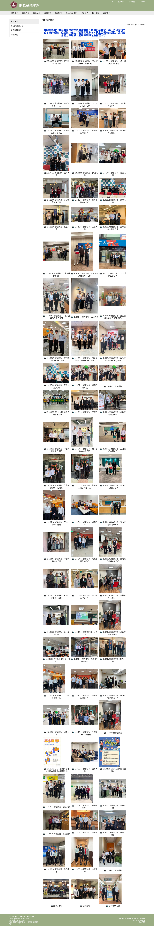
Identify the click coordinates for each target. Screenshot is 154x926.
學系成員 (36, 13)
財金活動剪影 (71, 13)
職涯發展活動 (16, 30)
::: (112, 2)
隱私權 (129, 918)
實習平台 (106, 13)
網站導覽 (132, 2)
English (142, 2)
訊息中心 (14, 13)
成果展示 (84, 13)
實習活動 (14, 21)
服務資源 (58, 13)
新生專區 (95, 13)
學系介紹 (25, 13)
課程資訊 (47, 13)
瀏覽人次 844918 (139, 918)
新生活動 (14, 35)
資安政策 (121, 918)
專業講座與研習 (17, 26)
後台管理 (142, 922)
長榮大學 (121, 2)
